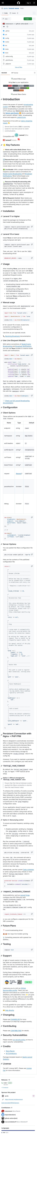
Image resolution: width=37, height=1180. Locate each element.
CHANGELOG (15, 1019)
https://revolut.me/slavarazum (14, 1099)
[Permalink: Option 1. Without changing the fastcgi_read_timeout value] (1, 778)
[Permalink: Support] (1, 955)
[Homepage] (18, 2)
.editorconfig (9, 56)
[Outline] (34, 72)
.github (7, 31)
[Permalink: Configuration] (1, 407)
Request (18, 473)
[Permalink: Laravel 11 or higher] (1, 216)
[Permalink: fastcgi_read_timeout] (1, 766)
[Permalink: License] (1, 1063)
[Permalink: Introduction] (1, 99)
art (6, 34)
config (7, 38)
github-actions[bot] (22, 23)
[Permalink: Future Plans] (1, 925)
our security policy (19, 1040)
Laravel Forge (24, 895)
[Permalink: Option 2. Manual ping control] (1, 820)
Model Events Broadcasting (12, 174)
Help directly (9, 1010)
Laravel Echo (21, 117)
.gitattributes (9, 60)
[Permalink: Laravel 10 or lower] (1, 234)
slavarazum (9, 23)
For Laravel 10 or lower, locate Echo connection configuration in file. (16, 327)
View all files (18, 67)
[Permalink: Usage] (1, 264)
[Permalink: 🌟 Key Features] (1, 145)
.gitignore (8, 63)
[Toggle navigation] (2, 2)
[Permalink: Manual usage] (1, 302)
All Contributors (11, 1053)
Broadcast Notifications (23, 346)
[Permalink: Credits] (1, 1046)
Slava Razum (10, 1051)
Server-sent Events (12, 113)
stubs (7, 49)
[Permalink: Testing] (1, 944)
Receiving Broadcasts (12, 336)
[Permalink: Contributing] (1, 1026)
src (6, 45)
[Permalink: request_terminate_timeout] (1, 891)
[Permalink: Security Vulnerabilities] (1, 1035)
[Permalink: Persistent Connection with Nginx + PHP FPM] (1, 735)
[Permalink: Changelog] (1, 1015)
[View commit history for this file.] (7, 26)
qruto (6, 8)
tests (6, 53)
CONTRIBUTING (16, 1030)
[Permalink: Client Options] (1, 412)
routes (7, 42)
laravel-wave (14, 8)
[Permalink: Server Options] (1, 544)
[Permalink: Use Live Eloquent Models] (1, 340)
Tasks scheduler (28, 869)
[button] (32, 226)
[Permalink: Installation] (1, 211)
